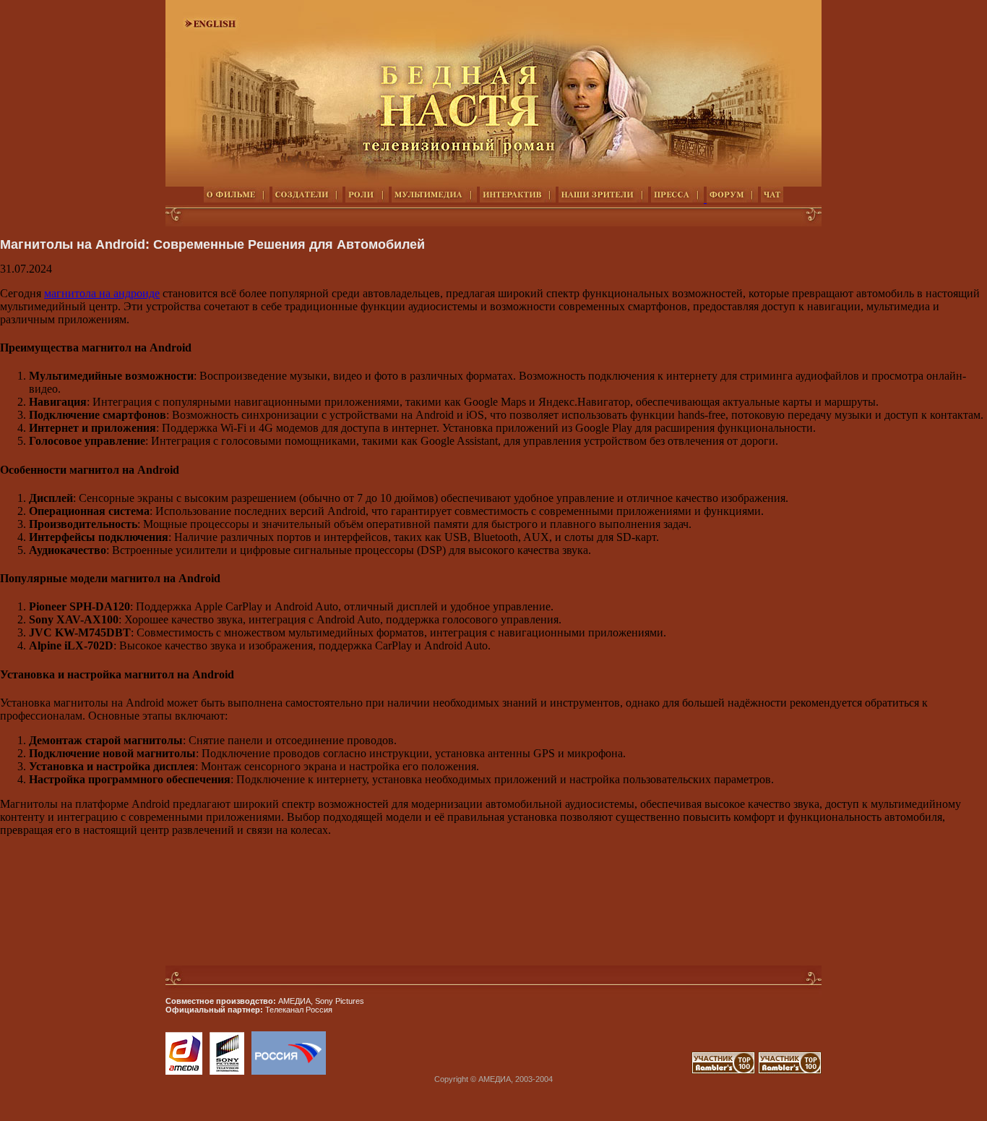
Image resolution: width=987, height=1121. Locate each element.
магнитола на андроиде (102, 293)
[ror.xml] (723, 1070)
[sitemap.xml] (690, 1070)
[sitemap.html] (687, 1070)
